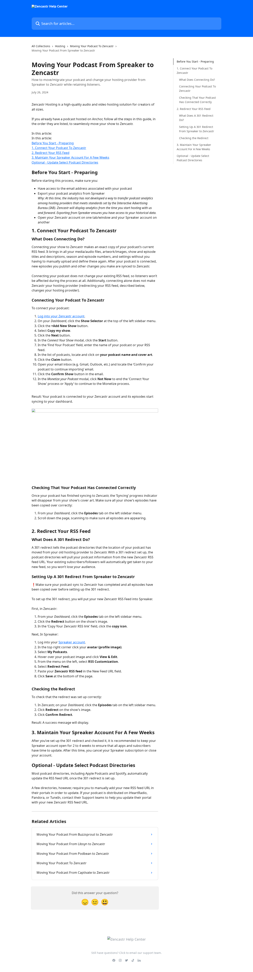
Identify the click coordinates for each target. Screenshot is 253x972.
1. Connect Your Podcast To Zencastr (59, 148)
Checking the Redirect (193, 138)
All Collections (41, 46)
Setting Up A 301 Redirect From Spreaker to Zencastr (196, 129)
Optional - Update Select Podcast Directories (65, 162)
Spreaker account (72, 642)
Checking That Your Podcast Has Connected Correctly (197, 100)
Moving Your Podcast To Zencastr (92, 46)
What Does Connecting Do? (197, 79)
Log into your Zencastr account (61, 316)
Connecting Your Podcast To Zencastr (197, 88)
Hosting (60, 46)
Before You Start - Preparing (53, 143)
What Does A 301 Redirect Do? (196, 117)
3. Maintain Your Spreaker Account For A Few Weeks (70, 157)
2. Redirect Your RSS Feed (50, 153)
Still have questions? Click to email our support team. (126, 953)
